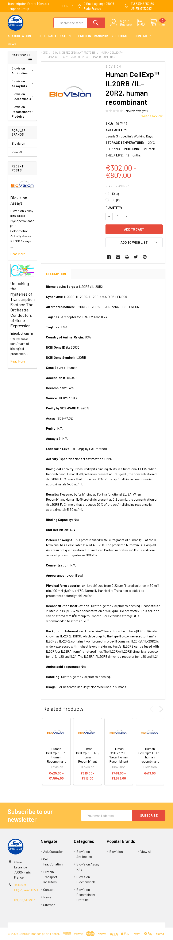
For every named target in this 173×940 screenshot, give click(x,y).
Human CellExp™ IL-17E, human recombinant (150, 755)
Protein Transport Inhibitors (102, 36)
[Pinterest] (145, 257)
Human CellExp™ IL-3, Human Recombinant (56, 755)
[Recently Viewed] (143, 22)
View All (17, 152)
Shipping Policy (67, 925)
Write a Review (152, 116)
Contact (142, 36)
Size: (117, 186)
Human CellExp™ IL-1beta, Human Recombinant (118, 755)
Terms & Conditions (27, 925)
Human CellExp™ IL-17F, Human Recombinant (87, 755)
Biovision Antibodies (20, 70)
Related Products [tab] (63, 708)
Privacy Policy (146, 925)
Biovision (18, 143)
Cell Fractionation (55, 36)
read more (17, 254)
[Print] (127, 257)
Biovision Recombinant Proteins (21, 111)
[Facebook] (109, 257)
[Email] (118, 257)
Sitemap (49, 905)
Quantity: (113, 207)
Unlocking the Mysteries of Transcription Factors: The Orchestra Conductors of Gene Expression (22, 304)
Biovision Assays (18, 200)
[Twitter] (136, 257)
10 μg (115, 194)
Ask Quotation (19, 36)
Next (160, 709)
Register (126, 24)
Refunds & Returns (106, 925)
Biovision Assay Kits (19, 83)
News (12, 44)
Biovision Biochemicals (21, 96)
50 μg (116, 200)
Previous (152, 709)
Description (56, 274)
